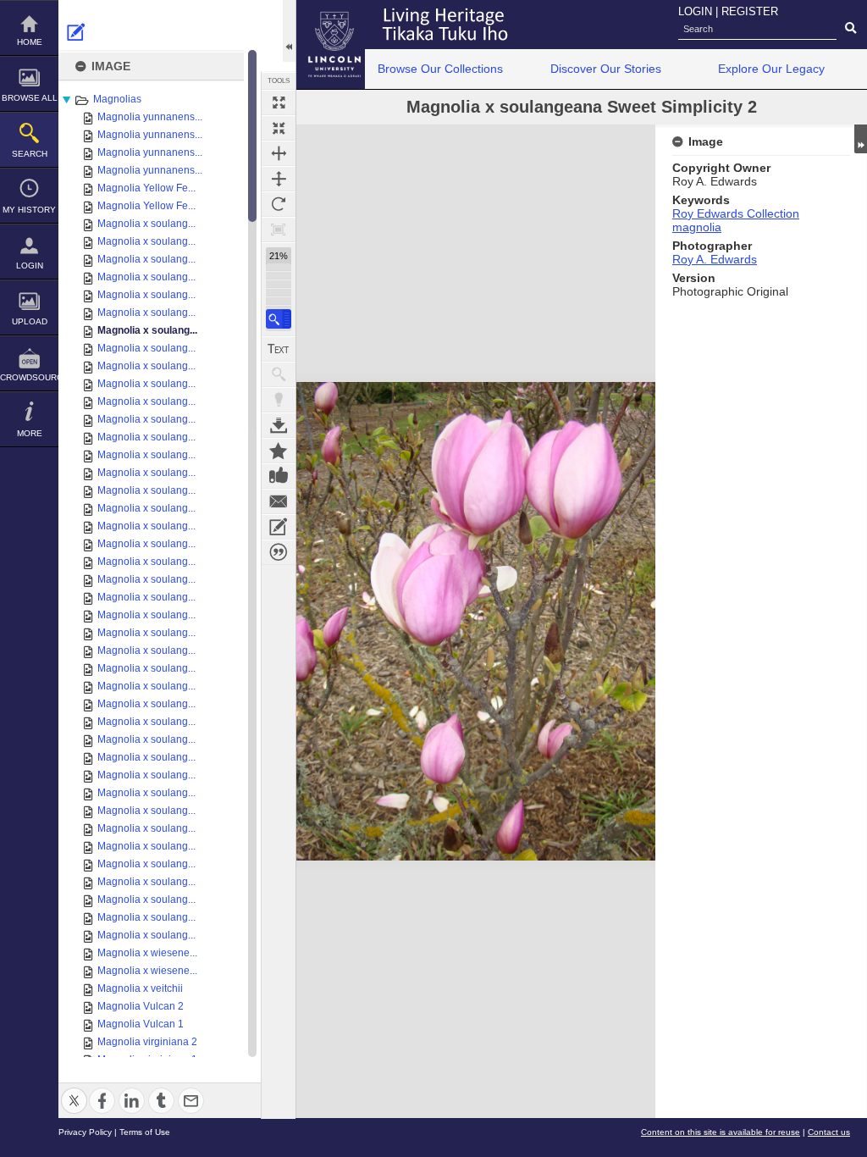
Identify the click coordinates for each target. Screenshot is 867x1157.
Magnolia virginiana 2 (147, 1042)
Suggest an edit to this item (76, 32)
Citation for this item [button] (278, 552)
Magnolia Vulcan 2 (140, 1006)
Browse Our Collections (440, 68)
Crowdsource (29, 377)
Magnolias (117, 99)
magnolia (696, 227)
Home (29, 42)
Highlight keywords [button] (278, 399)
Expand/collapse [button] (860, 139)
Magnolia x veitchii (140, 988)
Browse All (30, 97)
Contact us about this (278, 501)
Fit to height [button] (278, 178)
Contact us (829, 1132)
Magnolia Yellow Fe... (146, 188)
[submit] (850, 29)
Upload (29, 321)
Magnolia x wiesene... (147, 953)
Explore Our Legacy (771, 68)
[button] (278, 319)
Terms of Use (144, 1132)
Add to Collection (278, 450)
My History (29, 209)
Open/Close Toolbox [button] (289, 31)
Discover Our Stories (605, 68)
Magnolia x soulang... (146, 224)
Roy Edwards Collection (735, 213)
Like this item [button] (278, 476)
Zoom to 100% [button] (278, 229)
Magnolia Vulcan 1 (140, 1024)
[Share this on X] (74, 1090)
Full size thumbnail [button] (278, 102)
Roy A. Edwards (714, 259)
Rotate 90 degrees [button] (278, 204)
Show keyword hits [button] (278, 374)
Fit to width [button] (278, 153)
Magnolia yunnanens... (149, 117)
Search (29, 153)
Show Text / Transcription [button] (278, 349)
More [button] (29, 433)
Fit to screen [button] (278, 128)
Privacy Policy (85, 1132)
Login (29, 265)
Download (278, 425)
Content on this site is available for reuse (720, 1132)
